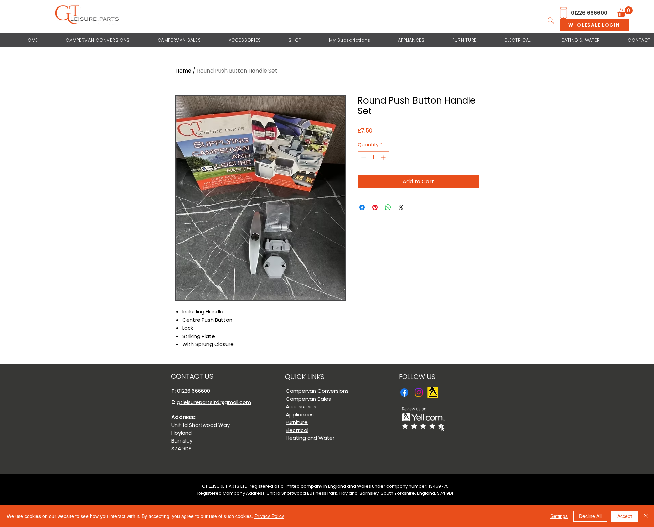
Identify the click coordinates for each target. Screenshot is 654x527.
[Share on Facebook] (362, 207)
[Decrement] (363, 158)
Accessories (301, 406)
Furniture (297, 422)
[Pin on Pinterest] (375, 207)
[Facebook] (404, 392)
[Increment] (383, 158)
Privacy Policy (269, 516)
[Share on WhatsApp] (388, 207)
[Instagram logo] (418, 392)
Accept (624, 516)
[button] (625, 11)
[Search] (551, 20)
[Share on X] (401, 207)
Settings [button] (559, 516)
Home (183, 71)
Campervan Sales (308, 398)
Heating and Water (310, 437)
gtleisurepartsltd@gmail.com (214, 402)
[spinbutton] (373, 158)
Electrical (297, 430)
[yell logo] (432, 392)
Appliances (300, 414)
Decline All (590, 516)
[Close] (646, 516)
